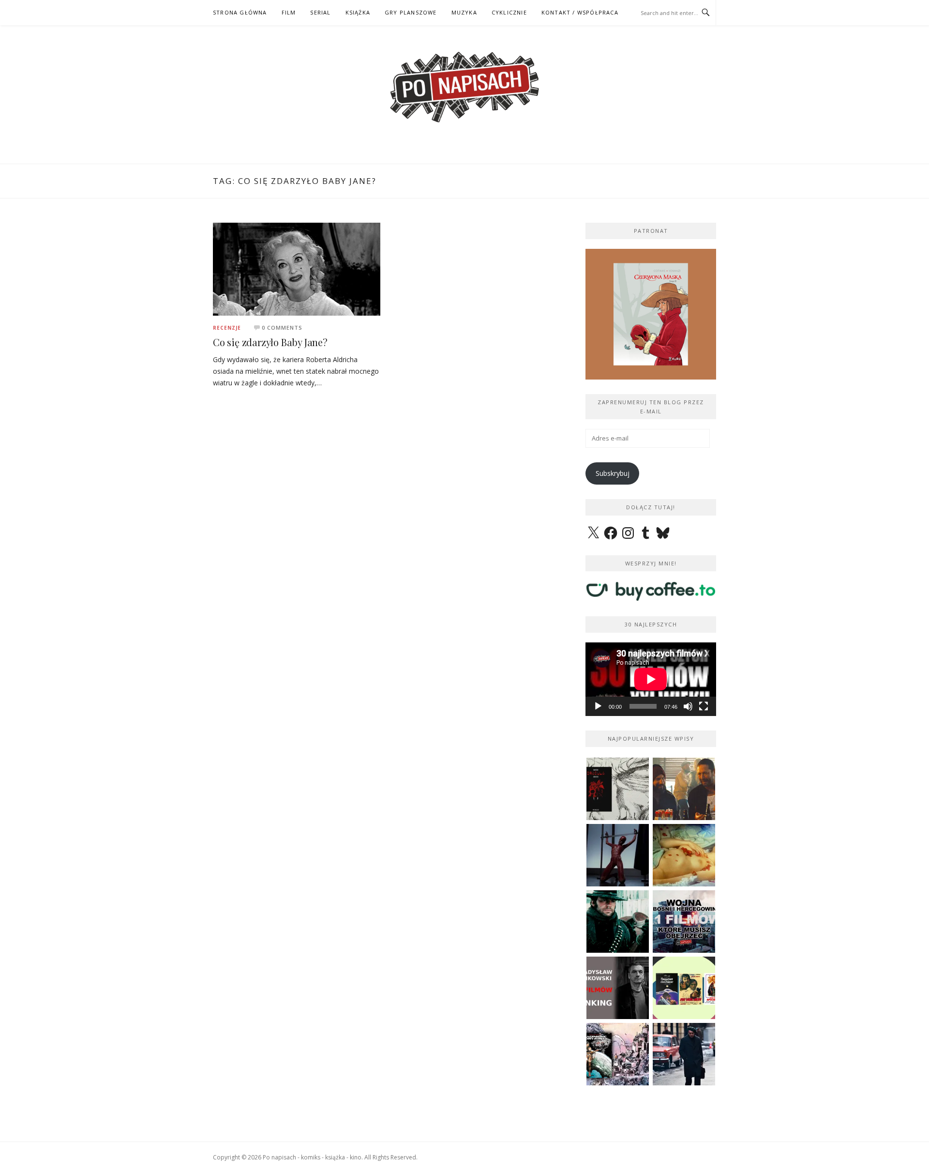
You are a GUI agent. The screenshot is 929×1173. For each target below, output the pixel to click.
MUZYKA (464, 12)
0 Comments (282, 327)
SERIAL (320, 12)
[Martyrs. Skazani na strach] (617, 855)
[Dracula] (617, 789)
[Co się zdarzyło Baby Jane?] (296, 268)
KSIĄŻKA (357, 12)
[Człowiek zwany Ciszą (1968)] (617, 921)
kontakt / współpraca (579, 12)
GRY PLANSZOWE (411, 12)
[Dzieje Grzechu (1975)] (684, 855)
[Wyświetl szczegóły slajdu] (650, 314)
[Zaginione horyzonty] (617, 1054)
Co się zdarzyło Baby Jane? (270, 342)
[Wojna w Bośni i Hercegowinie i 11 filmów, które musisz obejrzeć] (684, 921)
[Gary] (684, 789)
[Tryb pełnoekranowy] (703, 706)
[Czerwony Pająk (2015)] (684, 1054)
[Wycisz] (688, 706)
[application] (650, 679)
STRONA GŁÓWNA (240, 12)
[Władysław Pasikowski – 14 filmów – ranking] (617, 988)
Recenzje (227, 327)
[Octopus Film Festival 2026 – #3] (684, 988)
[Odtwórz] (598, 706)
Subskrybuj (612, 473)
